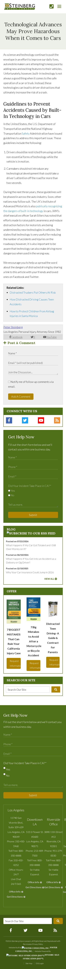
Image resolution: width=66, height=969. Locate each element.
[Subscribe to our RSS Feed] (31, 533)
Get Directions (15, 896)
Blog (11, 529)
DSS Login (40, 963)
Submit (33, 515)
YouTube (51, 337)
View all (49, 579)
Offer (12, 591)
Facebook (17, 337)
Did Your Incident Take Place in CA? (29, 486)
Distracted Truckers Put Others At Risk (33, 292)
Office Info (15, 891)
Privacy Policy (37, 944)
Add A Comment (20, 396)
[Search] (55, 689)
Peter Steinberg (13, 327)
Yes (12, 490)
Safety (25, 133)
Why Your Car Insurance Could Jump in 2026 (30, 572)
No (12, 495)
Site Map (28, 963)
